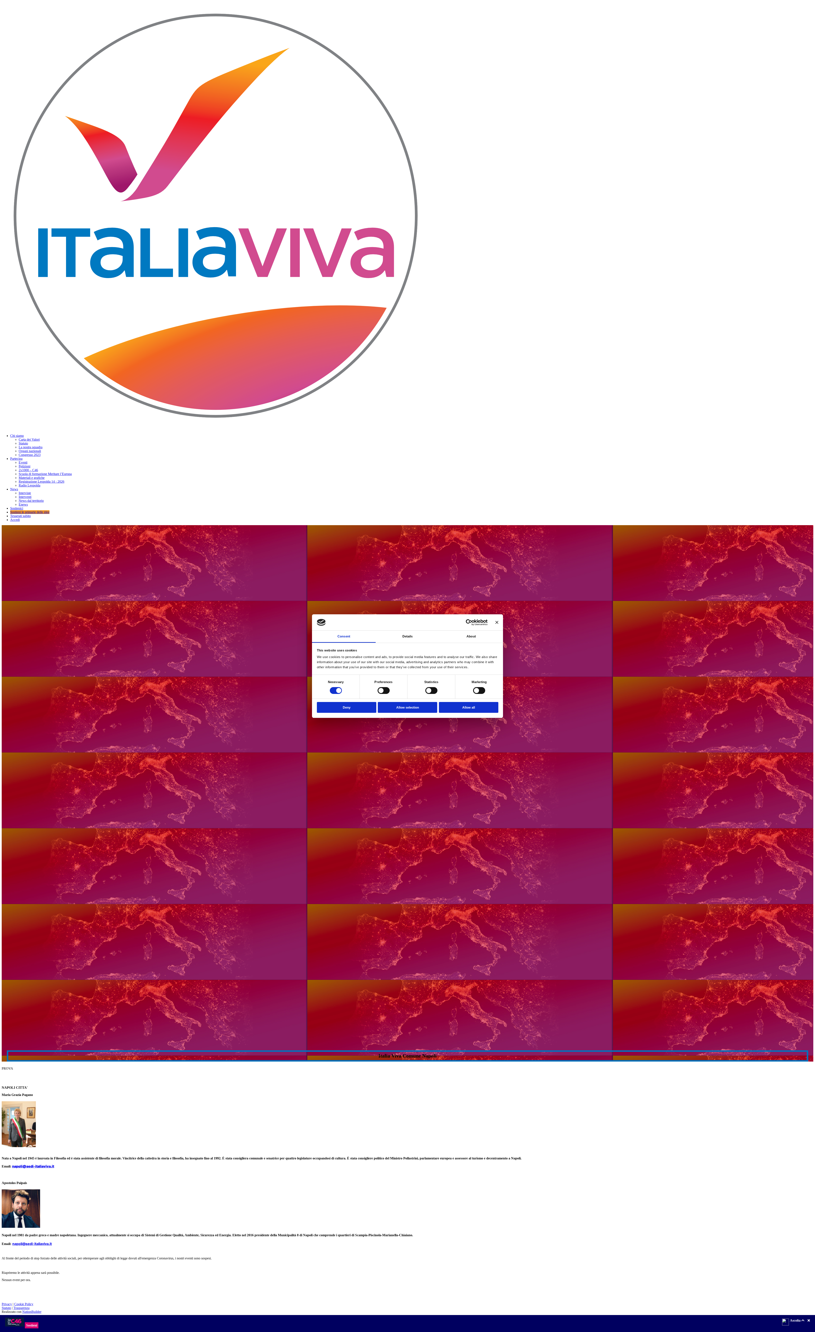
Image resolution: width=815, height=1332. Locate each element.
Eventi (23, 462)
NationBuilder (31, 1312)
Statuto (23, 443)
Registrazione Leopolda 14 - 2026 (41, 481)
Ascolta (795, 1320)
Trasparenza (21, 1308)
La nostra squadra (30, 447)
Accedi (15, 520)
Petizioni (24, 466)
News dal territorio (31, 500)
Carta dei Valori (29, 439)
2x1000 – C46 (28, 470)
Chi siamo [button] (17, 435)
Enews (23, 504)
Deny (346, 707)
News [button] (14, 489)
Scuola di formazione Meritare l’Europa (45, 474)
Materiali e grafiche (32, 478)
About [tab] (471, 636)
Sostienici (16, 508)
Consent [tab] (343, 636)
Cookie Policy (23, 1304)
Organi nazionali (30, 451)
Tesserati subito (20, 516)
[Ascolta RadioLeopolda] (785, 1322)
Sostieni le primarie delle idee (29, 512)
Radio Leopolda (29, 485)
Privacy (7, 1304)
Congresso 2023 (30, 455)
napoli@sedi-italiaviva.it (33, 1166)
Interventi (25, 497)
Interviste (25, 493)
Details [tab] (407, 636)
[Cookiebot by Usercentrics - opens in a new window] (469, 622)
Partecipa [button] (16, 458)
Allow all (468, 707)
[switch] (384, 690)
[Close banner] (496, 622)
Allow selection (407, 707)
